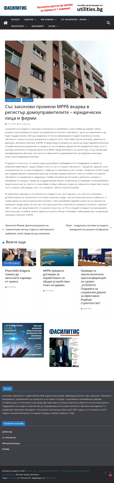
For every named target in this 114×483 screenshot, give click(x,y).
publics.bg (7, 431)
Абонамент (38, 26)
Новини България (13, 100)
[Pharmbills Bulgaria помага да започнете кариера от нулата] (19, 250)
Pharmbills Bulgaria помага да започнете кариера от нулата (18, 276)
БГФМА (5, 449)
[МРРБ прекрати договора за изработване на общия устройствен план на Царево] (57, 250)
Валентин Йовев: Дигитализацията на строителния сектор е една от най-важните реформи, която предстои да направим (30, 229)
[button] (34, 19)
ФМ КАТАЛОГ (17, 26)
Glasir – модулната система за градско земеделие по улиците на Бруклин (87, 227)
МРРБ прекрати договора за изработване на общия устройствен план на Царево (56, 278)
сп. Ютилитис (9, 437)
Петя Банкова (24, 124)
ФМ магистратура (11, 443)
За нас (51, 26)
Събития (28, 19)
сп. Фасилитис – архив (73, 19)
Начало (15, 19)
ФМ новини (47, 19)
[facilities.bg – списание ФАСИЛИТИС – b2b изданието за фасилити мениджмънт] (5, 23)
